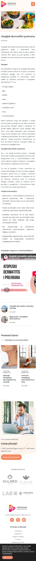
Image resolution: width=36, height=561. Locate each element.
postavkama (7, 553)
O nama (18, 540)
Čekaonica (18, 534)
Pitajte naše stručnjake (11, 457)
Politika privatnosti (18, 542)
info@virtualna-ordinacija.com (20, 515)
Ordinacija (18, 531)
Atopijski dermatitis (7, 372)
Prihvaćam (7, 557)
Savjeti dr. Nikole (18, 537)
